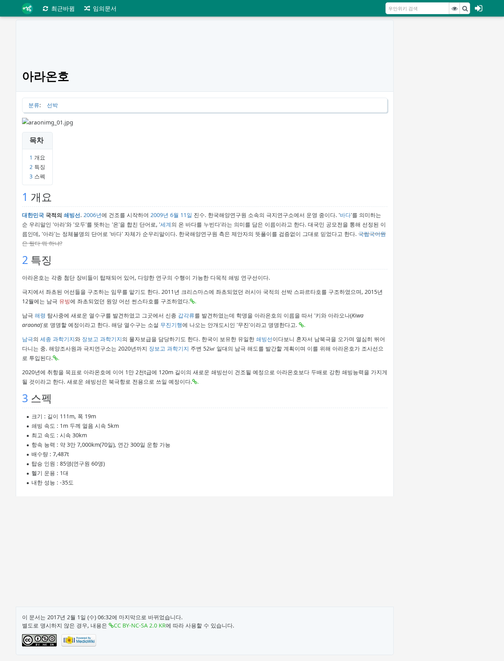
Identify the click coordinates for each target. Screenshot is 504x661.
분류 (33, 105)
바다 (345, 215)
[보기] (454, 8)
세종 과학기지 (57, 339)
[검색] (465, 8)
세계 (165, 224)
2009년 (159, 215)
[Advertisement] (444, 138)
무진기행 (171, 325)
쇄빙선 (72, 215)
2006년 (92, 215)
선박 (52, 105)
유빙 (64, 301)
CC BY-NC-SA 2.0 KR (140, 625)
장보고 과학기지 (102, 339)
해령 (40, 315)
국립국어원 (372, 234)
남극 (27, 339)
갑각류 (186, 315)
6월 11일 (181, 215)
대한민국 (33, 215)
